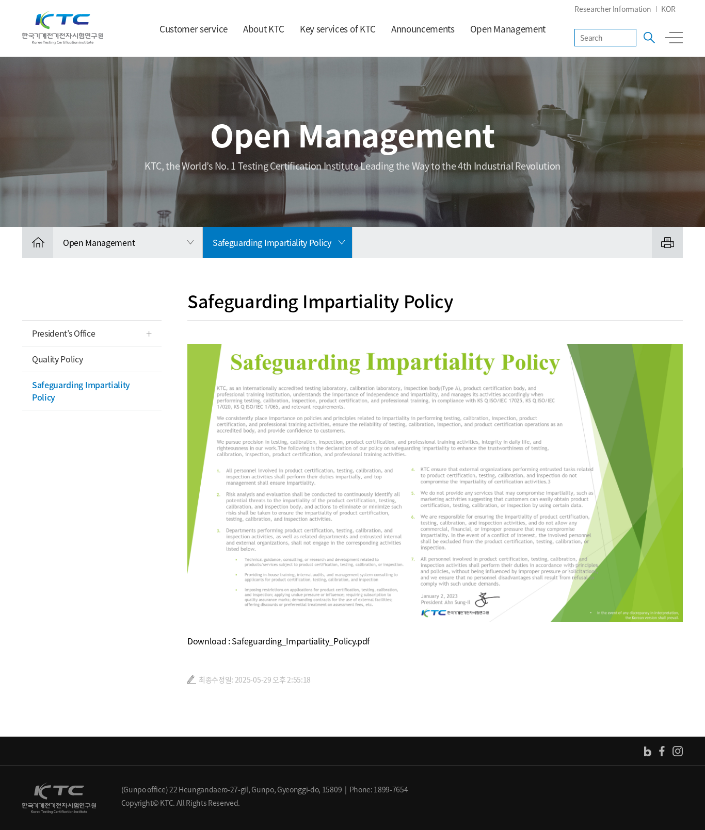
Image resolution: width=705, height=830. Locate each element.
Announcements (423, 28)
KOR (668, 9)
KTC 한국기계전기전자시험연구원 (62, 27)
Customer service (193, 28)
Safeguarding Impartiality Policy (81, 390)
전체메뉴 (674, 37)
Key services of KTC (338, 28)
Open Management (508, 28)
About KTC (263, 28)
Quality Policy (57, 359)
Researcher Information (612, 9)
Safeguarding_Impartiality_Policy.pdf (300, 641)
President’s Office (63, 333)
